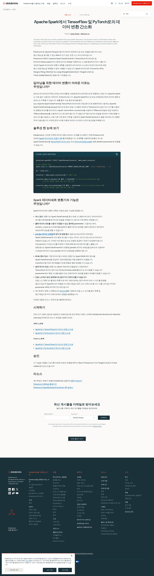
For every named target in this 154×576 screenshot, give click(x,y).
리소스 (62, 3)
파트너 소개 (33, 518)
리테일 (79, 497)
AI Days (103, 515)
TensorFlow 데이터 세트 (60, 142)
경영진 (31, 487)
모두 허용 (65, 570)
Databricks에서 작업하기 (133, 495)
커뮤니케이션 (81, 480)
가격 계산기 (57, 525)
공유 (54, 515)
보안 (54, 512)
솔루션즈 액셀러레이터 (84, 527)
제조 (78, 489)
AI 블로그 (104, 528)
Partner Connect (58, 541)
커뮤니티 (104, 485)
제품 (48, 3)
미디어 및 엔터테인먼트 (84, 492)
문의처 (127, 3)
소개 (69, 3)
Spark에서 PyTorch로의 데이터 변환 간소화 (52, 333)
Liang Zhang (74, 34)
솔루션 (55, 3)
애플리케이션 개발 (59, 486)
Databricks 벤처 (130, 486)
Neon (54, 509)
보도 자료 (128, 505)
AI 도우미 (56, 483)
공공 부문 (80, 495)
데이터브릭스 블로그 (108, 525)
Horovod (63, 291)
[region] (38, 563)
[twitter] (17, 489)
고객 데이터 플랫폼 (59, 495)
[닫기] (71, 555)
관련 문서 (104, 477)
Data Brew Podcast (107, 531)
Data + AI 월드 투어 (107, 513)
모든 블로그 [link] (7, 9)
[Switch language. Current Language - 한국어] (112, 3)
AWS (73, 381)
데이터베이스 (57, 503)
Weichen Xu (85, 34)
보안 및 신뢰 (129, 512)
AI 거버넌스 (80, 510)
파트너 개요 (33, 510)
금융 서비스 (81, 483)
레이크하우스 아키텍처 (36, 493)
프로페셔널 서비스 (83, 523)
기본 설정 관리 (14, 570)
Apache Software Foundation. (84, 553)
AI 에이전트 (80, 507)
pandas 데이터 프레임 (44, 234)
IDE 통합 (55, 538)
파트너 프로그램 (34, 513)
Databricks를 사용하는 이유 (33, 3)
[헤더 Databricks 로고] (10, 3)
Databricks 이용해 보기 (142, 3)
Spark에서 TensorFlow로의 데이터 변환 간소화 (54, 329)
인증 (102, 494)
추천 (30, 503)
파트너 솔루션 (33, 524)
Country (74, 414)
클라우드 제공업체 (35, 521)
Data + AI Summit (107, 510)
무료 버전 (104, 497)
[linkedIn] (9, 489)
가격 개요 (56, 522)
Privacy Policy (97, 426)
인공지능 (56, 489)
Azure (78, 381)
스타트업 (32, 490)
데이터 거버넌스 (58, 506)
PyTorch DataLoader (83, 142)
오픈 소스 (68, 15)
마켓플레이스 (57, 535)
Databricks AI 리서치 (36, 496)
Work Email (48, 414)
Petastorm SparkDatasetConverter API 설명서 (53, 387)
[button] (115, 3)
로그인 (121, 3)
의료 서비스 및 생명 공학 (85, 486)
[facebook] (13, 489)
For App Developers (35, 485)
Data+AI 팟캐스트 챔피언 (109, 534)
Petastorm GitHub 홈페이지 (45, 384)
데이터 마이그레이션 (84, 520)
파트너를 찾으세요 (35, 515)
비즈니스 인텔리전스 (60, 492)
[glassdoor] (13, 493)
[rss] (9, 493)
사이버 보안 (81, 513)
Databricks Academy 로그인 (110, 503)
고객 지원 (104, 481)
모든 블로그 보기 (77, 439)
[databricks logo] (14, 472)
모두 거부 (50, 570)
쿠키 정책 (28, 561)
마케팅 (79, 516)
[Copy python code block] (117, 154)
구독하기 (103, 418)
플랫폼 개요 (57, 480)
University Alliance (107, 500)
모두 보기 (80, 500)
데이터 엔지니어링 (59, 497)
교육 (102, 491)
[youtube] (17, 493)
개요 (126, 480)
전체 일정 (104, 518)
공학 (14, 9)
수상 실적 (128, 508)
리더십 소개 (129, 483)
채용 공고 (128, 498)
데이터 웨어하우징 (59, 500)
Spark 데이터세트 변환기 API (50, 138)
